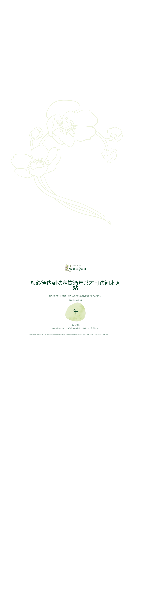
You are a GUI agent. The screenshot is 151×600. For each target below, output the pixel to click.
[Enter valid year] (75, 312)
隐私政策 (105, 334)
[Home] (75, 267)
